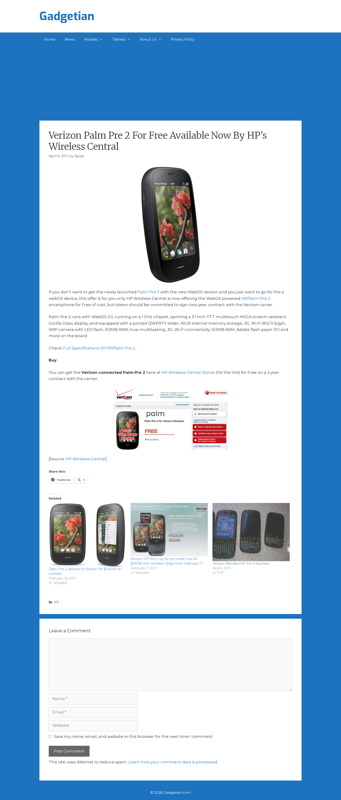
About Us (148, 39)
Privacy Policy (183, 39)
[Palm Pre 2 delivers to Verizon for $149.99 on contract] (87, 535)
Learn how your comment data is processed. (173, 762)
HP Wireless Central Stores (188, 372)
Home (49, 39)
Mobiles (91, 39)
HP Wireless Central (86, 459)
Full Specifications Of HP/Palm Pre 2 (99, 348)
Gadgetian (66, 16)
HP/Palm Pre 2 (255, 298)
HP (56, 602)
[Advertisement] (170, 81)
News (70, 39)
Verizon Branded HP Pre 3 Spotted (240, 563)
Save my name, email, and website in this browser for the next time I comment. (133, 736)
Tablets (118, 39)
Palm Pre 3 (148, 292)
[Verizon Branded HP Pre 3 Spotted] (251, 532)
